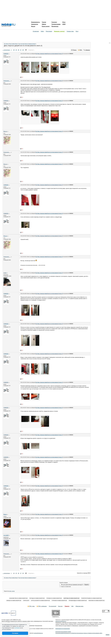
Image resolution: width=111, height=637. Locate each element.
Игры (63, 22)
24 (13, 50)
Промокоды (55, 26)
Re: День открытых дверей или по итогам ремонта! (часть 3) (49, 53)
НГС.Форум (6, 43)
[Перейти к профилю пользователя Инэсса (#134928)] (7, 144)
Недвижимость (35, 22)
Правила (67, 606)
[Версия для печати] (20, 77)
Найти (42, 31)
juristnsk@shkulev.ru (38, 633)
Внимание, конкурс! (59, 31)
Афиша (44, 24)
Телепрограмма (56, 24)
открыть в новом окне (66, 586)
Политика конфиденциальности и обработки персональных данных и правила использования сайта (79, 633)
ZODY (64, 24)
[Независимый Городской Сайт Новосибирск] (8, 25)
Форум (33, 26)
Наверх (107, 634)
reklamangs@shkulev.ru (61, 621)
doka (10, 591)
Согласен (15, 633)
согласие (17, 628)
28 (23, 50)
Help (72, 606)
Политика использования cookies (63, 631)
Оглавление (36, 31)
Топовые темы (70, 31)
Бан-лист (60, 606)
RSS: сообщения (42, 606)
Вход (77, 31)
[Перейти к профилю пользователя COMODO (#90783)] (6, 64)
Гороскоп (54, 22)
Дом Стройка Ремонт (13, 43)
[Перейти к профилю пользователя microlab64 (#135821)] (6, 545)
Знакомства (34, 24)
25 (16, 50)
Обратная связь (79, 606)
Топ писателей (52, 606)
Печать (74, 50)
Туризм (44, 22)
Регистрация (49, 31)
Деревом (87, 50)
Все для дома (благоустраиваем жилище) (27, 43)
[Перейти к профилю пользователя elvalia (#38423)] (7, 285)
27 (20, 50)
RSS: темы (32, 606)
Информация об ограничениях (63, 628)
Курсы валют (46, 26)
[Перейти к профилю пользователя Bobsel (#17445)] (7, 527)
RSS (81, 50)
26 (18, 50)
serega (13, 591)
